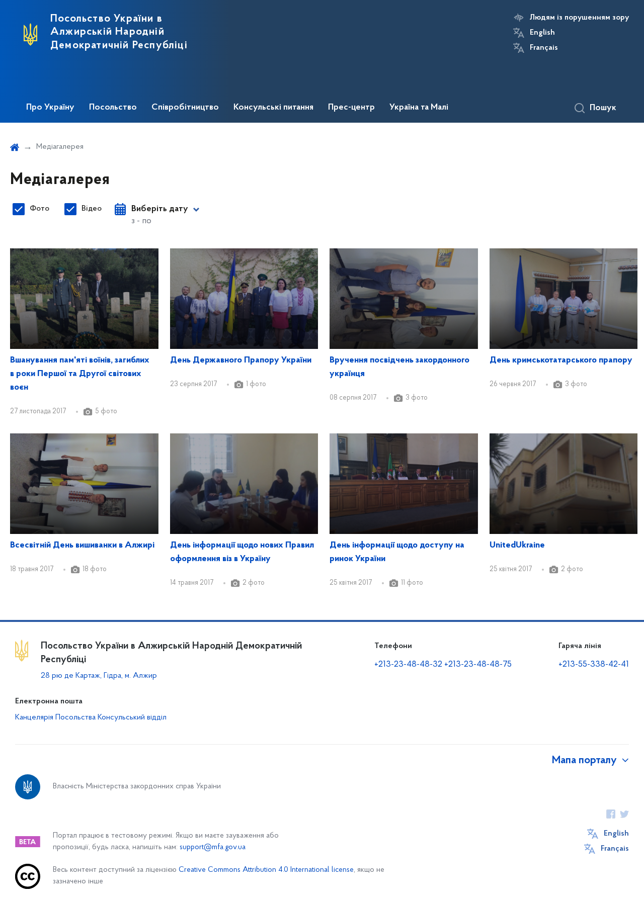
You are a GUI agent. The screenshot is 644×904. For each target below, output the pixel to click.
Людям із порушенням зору (579, 18)
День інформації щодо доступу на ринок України (397, 552)
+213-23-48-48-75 (478, 664)
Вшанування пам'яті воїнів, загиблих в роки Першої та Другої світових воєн (79, 374)
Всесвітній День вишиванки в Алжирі (82, 545)
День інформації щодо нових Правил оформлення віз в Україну (242, 552)
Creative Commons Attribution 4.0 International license (266, 870)
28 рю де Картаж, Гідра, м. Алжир (99, 676)
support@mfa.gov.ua (213, 847)
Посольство (113, 107)
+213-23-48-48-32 (408, 664)
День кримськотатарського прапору (561, 360)
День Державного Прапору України (240, 360)
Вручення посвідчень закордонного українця (399, 367)
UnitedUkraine (517, 545)
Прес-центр (351, 107)
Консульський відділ (132, 717)
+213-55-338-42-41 (593, 664)
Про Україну (50, 107)
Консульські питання (273, 107)
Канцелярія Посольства (55, 717)
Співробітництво (185, 107)
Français (544, 48)
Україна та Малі (418, 107)
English (542, 33)
